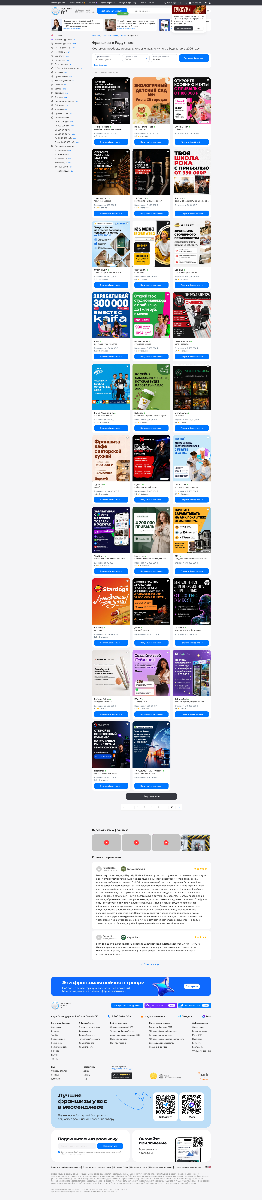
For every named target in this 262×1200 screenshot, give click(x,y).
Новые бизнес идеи (158, 1047)
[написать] (190, 3)
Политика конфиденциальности (66, 1167)
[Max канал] (161, 1005)
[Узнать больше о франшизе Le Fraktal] (192, 601)
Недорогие (62, 60)
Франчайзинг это (87, 1035)
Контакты (196, 1043)
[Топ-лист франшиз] (131, 986)
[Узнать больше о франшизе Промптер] (111, 744)
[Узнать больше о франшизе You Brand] (111, 530)
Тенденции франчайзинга (122, 1031)
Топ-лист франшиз (65, 39)
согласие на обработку (73, 1152)
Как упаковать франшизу (161, 1035)
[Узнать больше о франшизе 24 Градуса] (151, 172)
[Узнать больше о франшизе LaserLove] (151, 530)
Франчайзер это (86, 1043)
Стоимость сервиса (201, 1051)
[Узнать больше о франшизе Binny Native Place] (151, 100)
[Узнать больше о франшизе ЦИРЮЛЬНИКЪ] (192, 315)
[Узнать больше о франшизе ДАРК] (151, 601)
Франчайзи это (86, 1047)
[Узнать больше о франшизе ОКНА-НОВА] (111, 244)
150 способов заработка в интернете (166, 1039)
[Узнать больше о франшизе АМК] (192, 530)
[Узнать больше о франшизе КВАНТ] (151, 673)
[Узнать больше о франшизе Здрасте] (111, 458)
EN (206, 1167)
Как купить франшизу (127, 3)
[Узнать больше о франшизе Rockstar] (192, 172)
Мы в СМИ (197, 1035)
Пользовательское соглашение (97, 1167)
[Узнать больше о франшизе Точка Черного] (111, 100)
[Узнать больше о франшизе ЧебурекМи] (151, 244)
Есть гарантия (63, 64)
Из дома (61, 72)
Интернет (61, 109)
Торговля (61, 93)
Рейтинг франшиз (76, 3)
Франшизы (56, 1027)
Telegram (187, 1016)
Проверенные (63, 76)
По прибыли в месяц (64, 146)
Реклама (55, 1075)
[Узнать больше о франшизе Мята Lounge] (192, 387)
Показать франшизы (194, 58)
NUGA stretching (136, 869)
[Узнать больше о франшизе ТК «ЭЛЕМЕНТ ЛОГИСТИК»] (151, 744)
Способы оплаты (59, 1071)
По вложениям (62, 117)
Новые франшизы (65, 48)
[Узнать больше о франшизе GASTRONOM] (151, 315)
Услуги (60, 89)
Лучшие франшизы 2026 (121, 1027)
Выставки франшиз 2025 (160, 1027)
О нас (151, 3)
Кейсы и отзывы (199, 1031)
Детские (61, 97)
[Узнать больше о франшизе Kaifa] (111, 315)
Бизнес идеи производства (161, 1043)
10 (172, 807)
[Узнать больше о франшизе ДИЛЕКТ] (192, 244)
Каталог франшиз (58, 3)
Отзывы (58, 35)
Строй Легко (134, 937)
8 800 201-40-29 (121, 1016)
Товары (54, 1059)
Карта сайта (197, 1047)
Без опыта (62, 56)
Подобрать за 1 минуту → (112, 11)
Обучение (61, 105)
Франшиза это (85, 1031)
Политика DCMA (120, 1167)
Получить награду (118, 1039)
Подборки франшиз (107, 3)
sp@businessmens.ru (156, 1016)
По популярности (59, 1047)
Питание (60, 84)
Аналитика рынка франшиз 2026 (125, 1035)
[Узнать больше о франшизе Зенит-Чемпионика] (111, 387)
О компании (197, 1027)
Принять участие (118, 1043)
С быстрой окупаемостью (68, 68)
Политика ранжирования (160, 1167)
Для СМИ (55, 1079)
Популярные (62, 52)
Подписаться (110, 1146)
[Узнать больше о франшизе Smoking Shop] (111, 172)
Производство (63, 113)
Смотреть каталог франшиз (127, 1005)
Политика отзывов (138, 1167)
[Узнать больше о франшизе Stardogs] (111, 601)
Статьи (143, 3)
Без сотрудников (64, 80)
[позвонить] (186, 3)
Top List (54, 1035)
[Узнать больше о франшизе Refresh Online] (111, 673)
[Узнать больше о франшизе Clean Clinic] (192, 458)
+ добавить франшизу (172, 3)
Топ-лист (91, 3)
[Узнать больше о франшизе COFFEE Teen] (192, 100)
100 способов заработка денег (163, 1031)
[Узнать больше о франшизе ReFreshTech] (192, 673)
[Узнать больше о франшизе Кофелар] (151, 387)
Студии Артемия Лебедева (122, 1069)
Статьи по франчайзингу (90, 1027)
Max (208, 1016)
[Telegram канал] (194, 1005)
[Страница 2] (178, 807)
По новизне (56, 1043)
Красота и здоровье (66, 101)
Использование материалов (188, 1167)
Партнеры (197, 1039)
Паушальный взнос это (89, 1039)
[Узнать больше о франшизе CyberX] (151, 458)
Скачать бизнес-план (183, 28)
